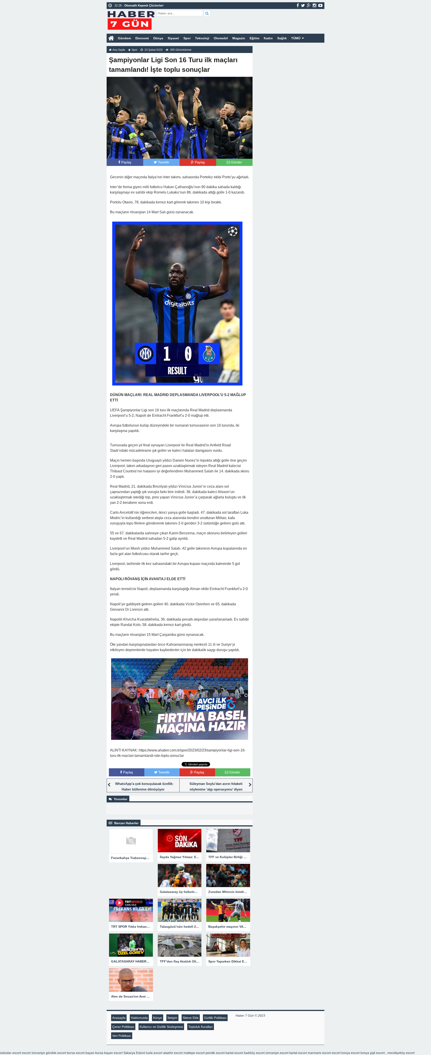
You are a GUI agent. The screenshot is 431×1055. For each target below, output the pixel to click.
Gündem (124, 38)
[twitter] (303, 5)
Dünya (158, 38)
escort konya (341, 1053)
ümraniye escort (277, 1053)
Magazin (238, 38)
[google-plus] (309, 5)
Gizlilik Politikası (215, 1018)
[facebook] (298, 5)
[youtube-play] (320, 5)
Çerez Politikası (123, 1027)
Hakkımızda (139, 1018)
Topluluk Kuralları (200, 1027)
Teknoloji (202, 38)
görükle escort (56, 1053)
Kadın (268, 38)
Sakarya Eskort (134, 1053)
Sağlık (282, 38)
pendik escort (215, 1053)
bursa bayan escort (109, 1053)
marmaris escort (319, 1053)
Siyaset (173, 38)
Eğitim (254, 38)
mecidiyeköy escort (401, 1053)
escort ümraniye (33, 1053)
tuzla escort (154, 1053)
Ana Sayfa (118, 49)
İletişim (172, 1018)
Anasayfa (118, 1018)
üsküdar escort (10, 1053)
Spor (187, 38)
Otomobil (221, 38)
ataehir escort (173, 1053)
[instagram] (314, 5)
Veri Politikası (121, 1035)
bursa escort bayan (80, 1053)
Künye (157, 1018)
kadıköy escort (254, 1053)
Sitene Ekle (191, 1018)
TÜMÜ (295, 38)
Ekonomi (142, 38)
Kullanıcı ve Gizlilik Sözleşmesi (161, 1027)
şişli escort (377, 1053)
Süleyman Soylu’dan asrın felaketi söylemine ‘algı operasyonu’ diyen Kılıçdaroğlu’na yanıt (215, 789)
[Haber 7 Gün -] (131, 19)
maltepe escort (194, 1053)
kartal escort (234, 1053)
